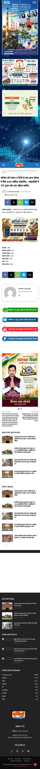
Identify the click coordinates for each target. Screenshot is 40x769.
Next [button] (35, 26)
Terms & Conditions (16, 760)
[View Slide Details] (20, 309)
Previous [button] (4, 26)
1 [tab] (17, 56)
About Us (10, 758)
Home (4, 170)
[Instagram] (17, 750)
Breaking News (11, 170)
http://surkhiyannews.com (25, 291)
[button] (3, 164)
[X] (14, 201)
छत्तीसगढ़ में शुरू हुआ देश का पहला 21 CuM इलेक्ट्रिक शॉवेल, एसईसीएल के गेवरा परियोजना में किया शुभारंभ (24, 449)
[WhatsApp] (20, 201)
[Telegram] (26, 201)
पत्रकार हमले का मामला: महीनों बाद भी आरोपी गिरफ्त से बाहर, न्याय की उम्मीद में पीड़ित (25, 438)
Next (35, 378)
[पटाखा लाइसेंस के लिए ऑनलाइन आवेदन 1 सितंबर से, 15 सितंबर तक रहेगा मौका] (7, 537)
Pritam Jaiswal (14, 191)
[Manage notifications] (35, 764)
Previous (4, 378)
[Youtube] (28, 750)
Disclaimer (18, 758)
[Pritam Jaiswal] (4, 191)
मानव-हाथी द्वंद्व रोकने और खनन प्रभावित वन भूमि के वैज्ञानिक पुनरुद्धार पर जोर (25, 472)
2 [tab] (20, 56)
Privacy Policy (27, 758)
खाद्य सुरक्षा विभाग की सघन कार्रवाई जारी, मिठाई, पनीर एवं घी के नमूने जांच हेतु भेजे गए (25, 461)
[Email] (32, 201)
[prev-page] (3, 544)
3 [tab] (22, 56)
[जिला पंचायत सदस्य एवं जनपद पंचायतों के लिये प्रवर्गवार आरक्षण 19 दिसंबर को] (7, 650)
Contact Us (27, 760)
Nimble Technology (21, 766)
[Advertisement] (20, 141)
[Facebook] (8, 201)
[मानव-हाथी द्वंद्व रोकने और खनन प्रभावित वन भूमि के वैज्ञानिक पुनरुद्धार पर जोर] (7, 473)
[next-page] (6, 544)
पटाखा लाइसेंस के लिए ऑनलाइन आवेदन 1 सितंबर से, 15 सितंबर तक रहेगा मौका (25, 536)
